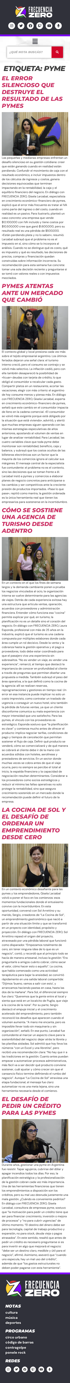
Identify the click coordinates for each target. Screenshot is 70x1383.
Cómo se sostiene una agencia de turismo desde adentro (32, 520)
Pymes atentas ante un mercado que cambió (32, 292)
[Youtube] (49, 25)
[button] (35, 41)
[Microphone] (58, 25)
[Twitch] (39, 25)
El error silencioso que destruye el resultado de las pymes (32, 92)
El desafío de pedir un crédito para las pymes (31, 1106)
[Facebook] (30, 25)
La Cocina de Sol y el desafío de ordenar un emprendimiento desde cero (34, 823)
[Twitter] (21, 25)
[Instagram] (11, 25)
